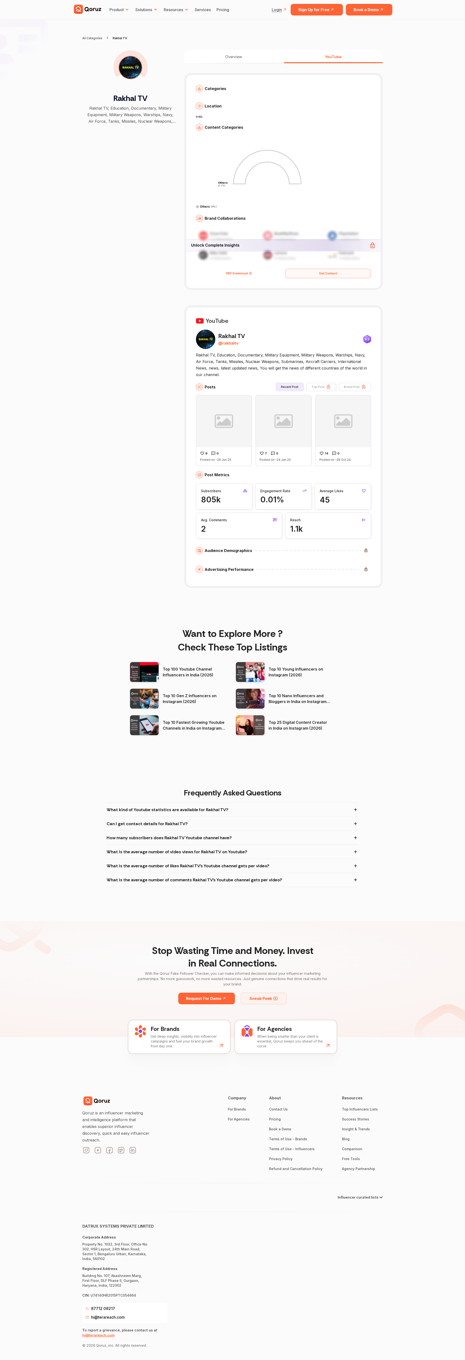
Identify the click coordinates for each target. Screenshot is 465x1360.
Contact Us (278, 1109)
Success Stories (355, 1119)
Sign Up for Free (313, 9)
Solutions (143, 9)
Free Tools (351, 1159)
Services (203, 9)
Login (277, 9)
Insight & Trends (356, 1129)
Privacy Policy (281, 1159)
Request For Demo (203, 998)
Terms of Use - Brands (288, 1139)
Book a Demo (366, 9)
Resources (173, 9)
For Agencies (239, 1119)
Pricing (223, 9)
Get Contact (328, 273)
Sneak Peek (260, 998)
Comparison (352, 1149)
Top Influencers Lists (360, 1109)
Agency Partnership (358, 1169)
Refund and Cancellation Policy (296, 1169)
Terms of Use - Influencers (292, 1149)
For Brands (237, 1109)
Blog (345, 1139)
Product (116, 9)
